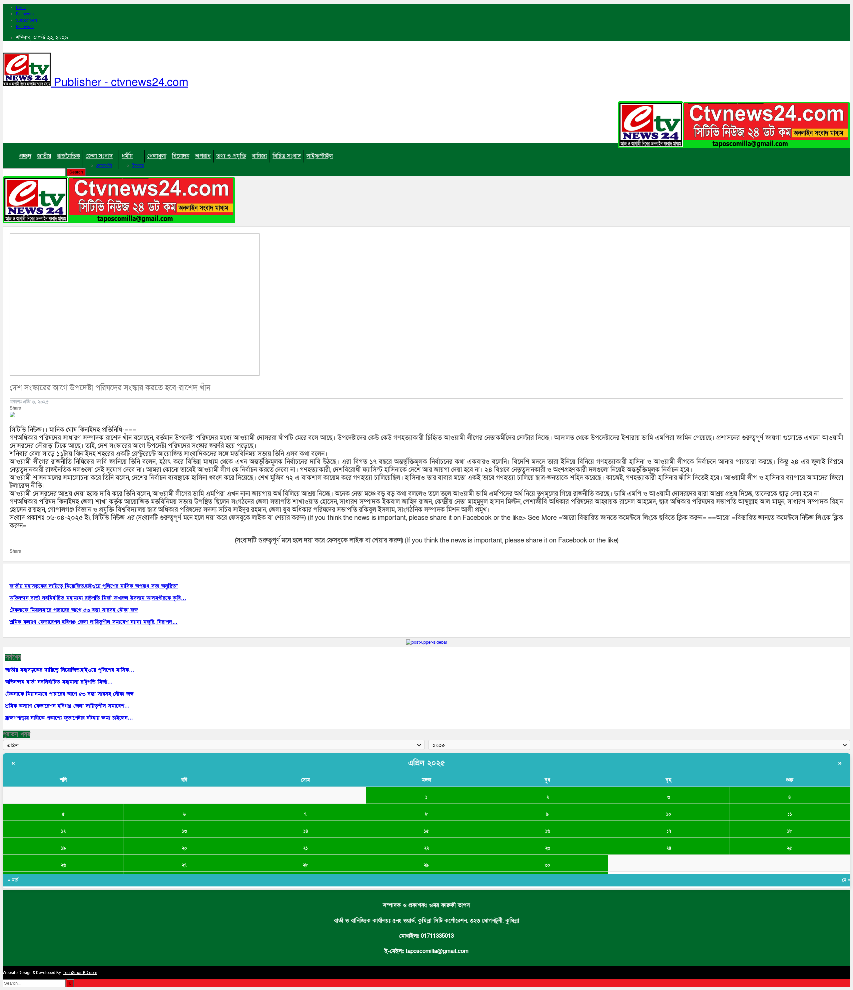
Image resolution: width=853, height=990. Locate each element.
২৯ (426, 865)
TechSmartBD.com (80, 972)
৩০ (547, 865)
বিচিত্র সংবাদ (287, 156)
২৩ (547, 848)
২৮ (305, 865)
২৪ (668, 848)
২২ (426, 848)
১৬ (547, 831)
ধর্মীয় (127, 156)
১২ (63, 831)
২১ (305, 848)
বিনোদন (180, 156)
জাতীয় (44, 156)
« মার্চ (13, 880)
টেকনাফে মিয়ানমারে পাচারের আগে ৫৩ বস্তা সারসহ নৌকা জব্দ (69, 694)
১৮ (789, 831)
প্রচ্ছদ (25, 156)
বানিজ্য (259, 156)
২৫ (789, 848)
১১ (789, 814)
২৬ (63, 865)
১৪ (305, 831)
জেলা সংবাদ (99, 156)
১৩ (184, 831)
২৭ (184, 865)
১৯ (63, 848)
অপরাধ (203, 156)
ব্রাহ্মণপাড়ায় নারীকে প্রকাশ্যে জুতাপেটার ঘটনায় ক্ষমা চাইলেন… (69, 718)
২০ (184, 848)
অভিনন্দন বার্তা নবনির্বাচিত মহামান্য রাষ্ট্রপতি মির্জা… (59, 682)
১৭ (668, 831)
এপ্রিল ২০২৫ (426, 763)
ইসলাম (138, 166)
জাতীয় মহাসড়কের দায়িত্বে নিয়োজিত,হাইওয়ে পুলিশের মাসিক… (69, 670)
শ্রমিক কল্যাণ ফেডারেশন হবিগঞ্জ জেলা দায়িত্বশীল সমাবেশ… (67, 706)
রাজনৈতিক (68, 156)
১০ (668, 814)
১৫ (426, 831)
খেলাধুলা (156, 156)
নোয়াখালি (104, 166)
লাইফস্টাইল (320, 156)
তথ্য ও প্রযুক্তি (231, 156)
